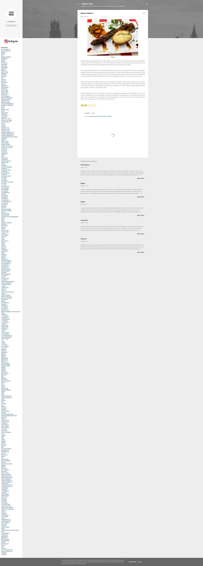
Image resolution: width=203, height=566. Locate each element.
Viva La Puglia (5, 527)
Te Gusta (3, 498)
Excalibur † (4, 224)
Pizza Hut (4, 429)
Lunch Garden (5, 346)
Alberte (3, 52)
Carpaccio (4, 117)
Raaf (2, 438)
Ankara (3, 61)
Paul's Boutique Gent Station (9, 415)
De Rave (3, 194)
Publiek (3, 435)
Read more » (141, 178)
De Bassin (4, 168)
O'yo (2, 405)
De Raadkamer (5, 192)
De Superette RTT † (6, 201)
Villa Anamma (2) (6, 521)
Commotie (84, 220)
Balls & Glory (4, 72)
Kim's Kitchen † (5, 302)
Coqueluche (4, 153)
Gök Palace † (5, 250)
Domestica (4, 204)
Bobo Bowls (4, 91)
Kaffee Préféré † (6, 295)
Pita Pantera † (85, 165)
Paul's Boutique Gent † (7, 414)
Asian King (4, 64)
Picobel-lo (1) (5, 420)
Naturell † (4, 375)
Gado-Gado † (4, 241)
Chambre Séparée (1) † (7, 132)
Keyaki (83, 183)
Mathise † (4, 357)
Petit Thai (4, 417)
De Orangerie (5, 188)
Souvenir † (4, 471)
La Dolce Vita (5, 316)
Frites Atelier (4, 235)
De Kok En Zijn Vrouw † (7, 182)
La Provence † (5, 322)
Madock (3, 349)
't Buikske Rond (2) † (7, 486)
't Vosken (3, 492)
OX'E (2, 402)
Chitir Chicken (5, 143)
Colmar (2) (4, 150)
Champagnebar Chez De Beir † (9, 137)
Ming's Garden (5, 363)
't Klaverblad (4, 488)
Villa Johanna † (5, 522)
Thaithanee (4, 500)
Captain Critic (87, 4)
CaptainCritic (11, 21)
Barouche (3, 76)
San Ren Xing (5, 459)
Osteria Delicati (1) (6, 396)
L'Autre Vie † (4, 328)
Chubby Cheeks (5, 144)
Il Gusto (3, 277)
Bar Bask (3, 75)
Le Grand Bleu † (5, 333)
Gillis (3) (3, 248)
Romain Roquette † (6, 449)
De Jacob (4, 179)
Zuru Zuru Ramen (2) (6, 551)
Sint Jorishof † (5, 470)
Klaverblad (4, 308)
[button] (144, 13)
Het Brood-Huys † (6, 260)
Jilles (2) (3, 290)
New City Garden (5, 381)
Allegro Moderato (6, 57)
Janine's (3, 286)
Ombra (3, 391)
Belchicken (4, 85)
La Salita (3, 323)
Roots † (3, 453)
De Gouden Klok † (6, 176)
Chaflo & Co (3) (5, 131)
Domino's (3, 206)
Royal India (4, 455)
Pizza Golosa (5, 427)
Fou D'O (3, 233)
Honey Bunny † (5, 265)
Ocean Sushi (4, 388)
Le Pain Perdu (5, 334)
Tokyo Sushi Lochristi (7, 507)
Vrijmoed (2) (4, 536)
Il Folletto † (4, 275)
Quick (2, 437)
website (113, 57)
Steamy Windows (6, 476)
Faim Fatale (4, 226)
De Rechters (4, 195)
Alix (2, 55)
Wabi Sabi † (4, 537)
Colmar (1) (4, 149)
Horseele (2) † (5, 268)
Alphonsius (4, 58)
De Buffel (4, 174)
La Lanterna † (5, 317)
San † (2, 458)
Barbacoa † (4, 73)
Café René (4, 114)
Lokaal (3, 342)
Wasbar (3, 542)
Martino (3, 354)
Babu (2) (3, 70)
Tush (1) (3, 510)
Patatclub (4, 409)
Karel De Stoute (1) (6, 296)
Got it (140, 562)
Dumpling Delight (6, 209)
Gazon (3, 244)
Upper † (3, 518)
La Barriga (4, 314)
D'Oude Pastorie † (6, 161)
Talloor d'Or (4, 497)
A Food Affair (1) (5, 49)
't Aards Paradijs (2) (6, 482)
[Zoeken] (147, 4)
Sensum (3, 462)
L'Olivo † (3, 343)
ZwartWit (3, 553)
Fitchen (3, 227)
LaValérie (4, 330)
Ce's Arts (3, 126)
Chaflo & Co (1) (5, 128)
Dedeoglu (4, 165)
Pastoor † (84, 239)
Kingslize (4, 304)
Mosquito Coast (5, 366)
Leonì (2, 331)
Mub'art (3, 367)
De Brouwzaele (5, 173)
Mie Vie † (4, 361)
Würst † (3, 545)
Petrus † (3, 418)
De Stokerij (4, 198)
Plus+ (3, 433)
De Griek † (4, 177)
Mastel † (3, 355)
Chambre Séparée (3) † (7, 135)
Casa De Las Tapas (6, 120)
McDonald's (4, 358)
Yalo (2, 547)
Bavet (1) (3, 79)
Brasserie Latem (5, 102)
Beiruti (3, 84)
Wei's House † (5, 544)
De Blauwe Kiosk (6, 170)
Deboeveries (4, 162)
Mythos (3, 370)
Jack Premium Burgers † (8, 281)
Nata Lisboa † (5, 373)
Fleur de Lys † (5, 230)
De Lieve (3, 185)
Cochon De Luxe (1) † (7, 146)
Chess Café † (5, 141)
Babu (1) (3, 69)
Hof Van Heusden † (6, 262)
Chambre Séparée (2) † (7, 134)
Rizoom (3, 446)
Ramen (3, 440)
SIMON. (3, 467)
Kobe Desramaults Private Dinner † (11, 311)
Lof (2, 340)
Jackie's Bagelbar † (6, 283)
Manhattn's (4, 352)
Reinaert (3, 441)
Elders (3, 218)
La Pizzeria (4, 320)
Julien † (3, 293)
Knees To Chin (5, 310)
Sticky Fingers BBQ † (7, 477)
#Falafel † (4, 554)
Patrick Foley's (5, 411)
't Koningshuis (5, 491)
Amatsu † (4, 60)
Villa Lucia (4, 524)
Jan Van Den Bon (6, 284)
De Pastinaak (5, 189)
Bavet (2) (3, 81)
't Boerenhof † (5, 483)
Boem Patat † (5, 93)
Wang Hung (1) (5, 539)
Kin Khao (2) (4, 307)
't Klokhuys (4, 489)
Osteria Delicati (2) (6, 397)
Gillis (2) (3, 247)
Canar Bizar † (5, 116)
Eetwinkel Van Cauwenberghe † (10, 216)
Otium (3, 399)
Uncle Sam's (4, 516)
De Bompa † (4, 171)
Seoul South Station (6, 464)
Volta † (3, 528)
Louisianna (4, 345)
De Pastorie (4, 191)
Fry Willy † (4, 236)
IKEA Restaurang (6, 274)
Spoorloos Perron (6, 474)
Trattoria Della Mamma (7, 509)
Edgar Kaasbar (5, 213)
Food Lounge (5, 232)
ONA (2, 393)
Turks (93, 113)
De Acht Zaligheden (6, 167)
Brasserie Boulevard (7, 97)
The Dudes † (4, 503)
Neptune (3, 378)
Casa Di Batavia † (6, 122)
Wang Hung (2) (5, 540)
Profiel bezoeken (11, 25)
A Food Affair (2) (5, 51)
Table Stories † (5, 495)
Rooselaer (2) (5, 452)
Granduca (3, 254)
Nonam (3, 382)
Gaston (3, 242)
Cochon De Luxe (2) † (7, 147)
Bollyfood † (4, 94)
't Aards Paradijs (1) (6, 480)
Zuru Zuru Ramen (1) (6, 550)
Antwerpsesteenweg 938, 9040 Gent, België (100, 116)
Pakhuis (3, 406)
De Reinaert (4, 197)
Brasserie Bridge (6, 99)
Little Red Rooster (6, 337)
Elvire (2, 219)
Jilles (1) (3, 289)
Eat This (3, 212)
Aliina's (3, 54)
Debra (3, 164)
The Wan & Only (5, 504)
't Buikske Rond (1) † (7, 485)
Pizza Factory (5, 426)
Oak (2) (3, 387)
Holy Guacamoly (5, 263)
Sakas (3, 456)
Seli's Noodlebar (5, 461)
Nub (2, 384)
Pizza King (4, 430)
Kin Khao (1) (4, 305)
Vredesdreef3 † (5, 533)
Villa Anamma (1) (6, 519)
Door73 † (3, 207)
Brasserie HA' (5, 100)
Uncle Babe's (4, 515)
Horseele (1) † (5, 266)
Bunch (3, 111)
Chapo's (3, 140)
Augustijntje (4, 67)
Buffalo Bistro (5, 109)
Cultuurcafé (4, 158)
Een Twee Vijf (5, 215)
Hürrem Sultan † (5, 271)
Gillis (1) (3, 245)
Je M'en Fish (4, 287)
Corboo (3, 155)
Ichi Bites (4, 272)
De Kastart (4, 180)
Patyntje (3, 412)
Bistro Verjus (4, 90)
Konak (83, 202)
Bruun (2, 108)
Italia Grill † (4, 280)
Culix (2, 156)
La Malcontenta (5, 319)
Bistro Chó (4, 88)
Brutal (2, 106)
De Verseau (4, 203)
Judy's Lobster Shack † (7, 292)
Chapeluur (4, 138)
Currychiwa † (4, 159)
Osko (2, 394)
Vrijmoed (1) (4, 534)
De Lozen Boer (5, 186)
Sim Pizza (4, 468)
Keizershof (4, 299)
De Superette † (5, 200)
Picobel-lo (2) (5, 421)
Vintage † (4, 525)
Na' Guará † (4, 372)
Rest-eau (3, 444)
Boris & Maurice (5, 96)
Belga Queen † (5, 87)
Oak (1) (3, 385)
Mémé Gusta (4, 360)
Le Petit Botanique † (7, 336)
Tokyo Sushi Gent (6, 506)
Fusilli (3, 239)
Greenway (4, 256)
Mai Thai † (4, 351)
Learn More (132, 562)
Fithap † (3, 229)
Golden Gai (4, 251)
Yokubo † (3, 548)
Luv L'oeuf (4, 348)
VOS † (3, 531)
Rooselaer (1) (5, 450)
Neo (2, 376)
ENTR (2, 221)
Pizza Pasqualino (6, 432)
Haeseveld (4, 259)
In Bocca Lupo (5, 278)
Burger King (4, 113)
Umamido (4, 513)
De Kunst (3, 183)
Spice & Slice (5, 473)
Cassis (3, 123)
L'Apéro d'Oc (4, 325)
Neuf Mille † (4, 379)
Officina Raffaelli (5, 390)
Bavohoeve (4, 82)
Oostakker (87, 113)
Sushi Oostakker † (6, 479)
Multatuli (3, 369)
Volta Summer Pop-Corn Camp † (10, 530)
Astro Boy (4, 66)
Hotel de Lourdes (6, 269)
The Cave (3, 501)
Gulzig (3, 257)
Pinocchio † (4, 423)
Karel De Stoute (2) (6, 298)
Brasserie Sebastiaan (7, 105)
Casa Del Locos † (6, 119)
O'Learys (3, 403)
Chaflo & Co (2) (5, 129)
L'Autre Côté (4, 326)
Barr (2, 78)
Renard (3, 443)
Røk (2, 447)
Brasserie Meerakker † (7, 103)
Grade (3, 253)
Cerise (3, 125)
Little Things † (5, 339)
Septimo (3, 465)
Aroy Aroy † (4, 63)
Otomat (3, 400)
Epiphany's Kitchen (6, 223)
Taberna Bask (5, 494)
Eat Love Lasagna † (6, 210)
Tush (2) (3, 512)
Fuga (2, 238)
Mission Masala (5, 364)
